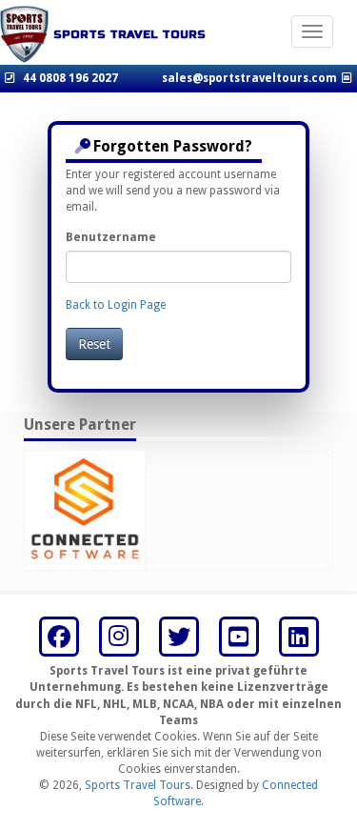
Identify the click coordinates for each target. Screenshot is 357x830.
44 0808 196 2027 (70, 78)
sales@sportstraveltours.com (249, 78)
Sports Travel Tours (137, 785)
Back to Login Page (116, 305)
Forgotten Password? (172, 146)
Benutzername (111, 237)
